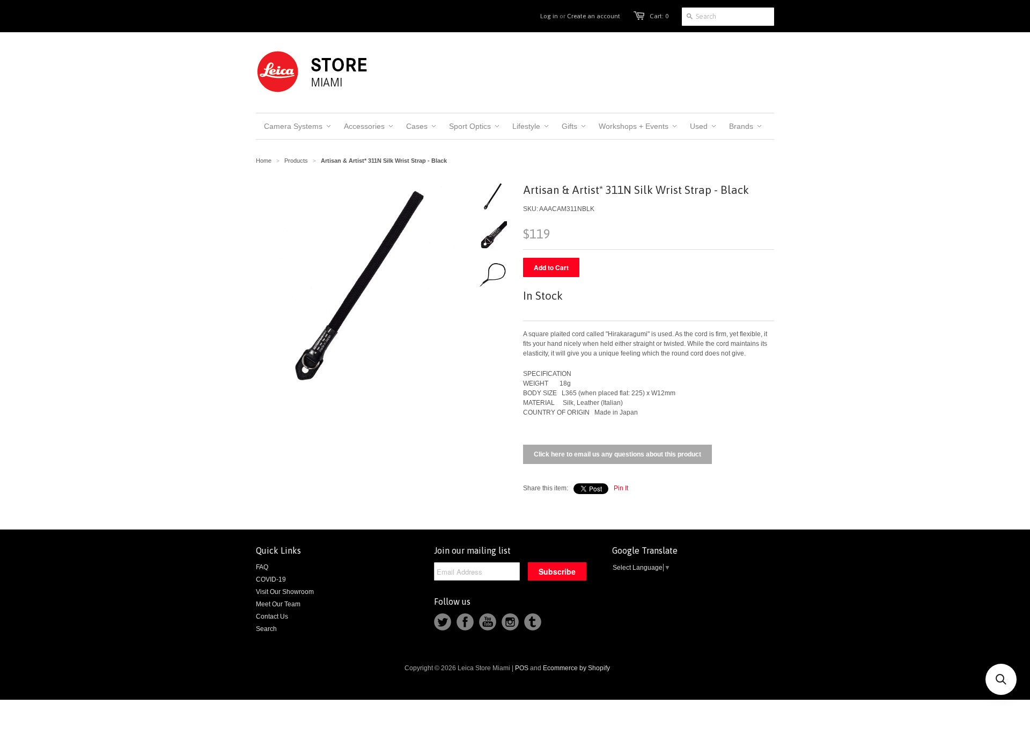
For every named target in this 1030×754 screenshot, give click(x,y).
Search (266, 629)
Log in (549, 16)
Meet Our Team (278, 604)
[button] (1001, 679)
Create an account (593, 16)
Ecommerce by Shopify (576, 668)
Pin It (621, 488)
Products (296, 160)
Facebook (465, 621)
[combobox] (728, 17)
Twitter (442, 621)
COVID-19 (271, 579)
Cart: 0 (659, 16)
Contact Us (272, 616)
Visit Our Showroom (285, 592)
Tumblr (532, 621)
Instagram (510, 621)
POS (521, 668)
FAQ (262, 567)
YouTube (487, 621)
